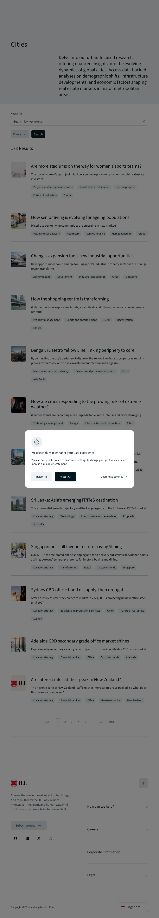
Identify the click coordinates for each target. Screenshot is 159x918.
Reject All (41, 477)
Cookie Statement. (56, 464)
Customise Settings (114, 476)
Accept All (65, 477)
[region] (79, 459)
